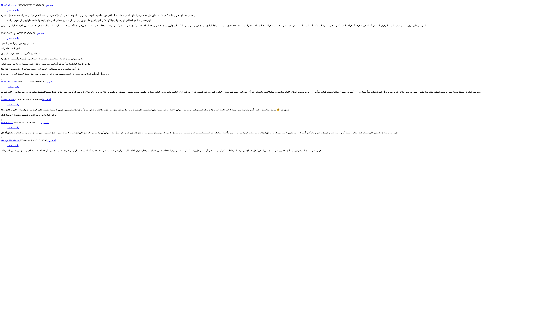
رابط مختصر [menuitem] (13, 10)
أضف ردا (49, 5)
